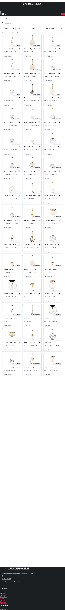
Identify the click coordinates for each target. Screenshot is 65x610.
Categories (3, 595)
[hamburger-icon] (63, 14)
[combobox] (54, 28)
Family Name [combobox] (21, 28)
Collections (3, 597)
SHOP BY (3, 15)
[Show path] (9, 19)
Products (2, 593)
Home (3, 18)
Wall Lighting (4, 609)
